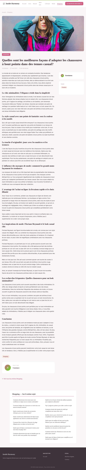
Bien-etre (40, 3)
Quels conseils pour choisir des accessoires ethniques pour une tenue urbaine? (24, 412)
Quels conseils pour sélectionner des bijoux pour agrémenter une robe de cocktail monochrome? (26, 417)
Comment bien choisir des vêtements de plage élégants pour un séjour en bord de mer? (25, 423)
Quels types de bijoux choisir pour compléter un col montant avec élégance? (59, 438)
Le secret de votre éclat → (74, 3)
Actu (29, 3)
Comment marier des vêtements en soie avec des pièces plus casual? (58, 432)
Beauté (35, 3)
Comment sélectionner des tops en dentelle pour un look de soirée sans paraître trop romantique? (26, 434)
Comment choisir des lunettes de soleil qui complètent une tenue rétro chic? (56, 410)
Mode (53, 3)
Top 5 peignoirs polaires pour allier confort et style (58, 405)
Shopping (59, 3)
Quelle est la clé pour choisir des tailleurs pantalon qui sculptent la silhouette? (58, 400)
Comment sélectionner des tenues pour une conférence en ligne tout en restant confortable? (25, 400)
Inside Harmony (11, 3)
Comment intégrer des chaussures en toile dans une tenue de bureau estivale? (26, 406)
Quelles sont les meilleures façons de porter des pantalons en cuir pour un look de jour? (57, 427)
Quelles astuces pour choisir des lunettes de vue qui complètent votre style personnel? (58, 415)
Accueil (24, 3)
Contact (67, 459)
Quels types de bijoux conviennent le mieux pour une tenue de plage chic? (26, 428)
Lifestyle (47, 3)
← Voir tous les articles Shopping (12, 379)
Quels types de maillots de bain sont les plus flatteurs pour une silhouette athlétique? (57, 421)
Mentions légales (69, 456)
